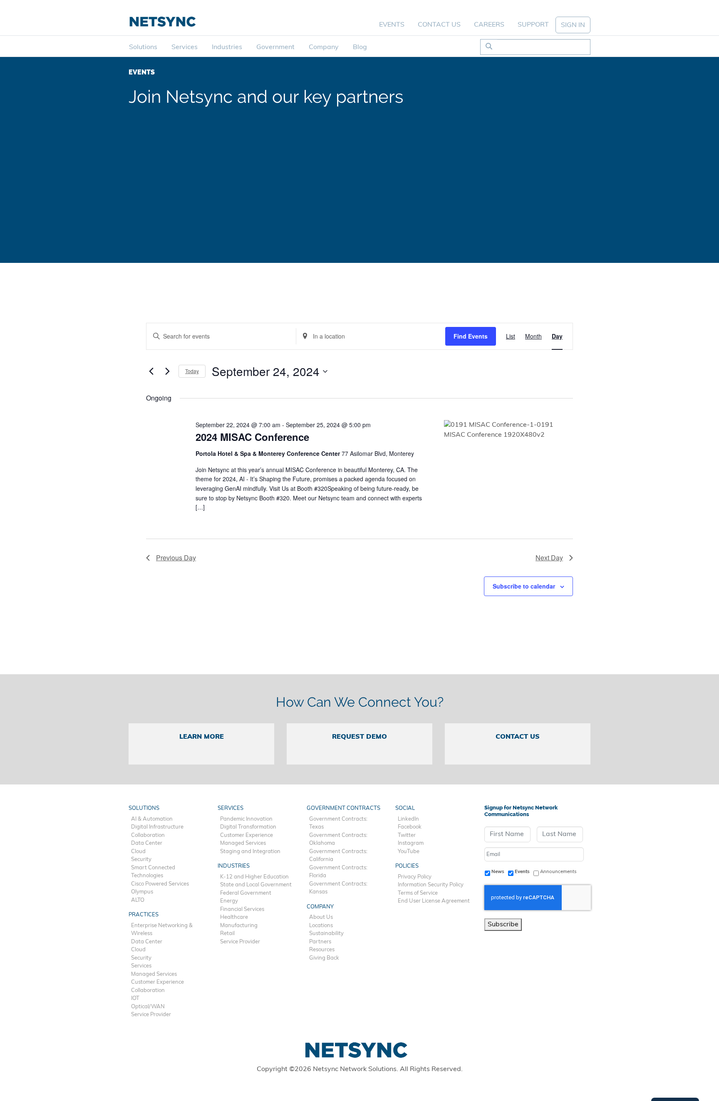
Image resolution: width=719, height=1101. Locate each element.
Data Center (146, 843)
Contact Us (439, 25)
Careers (489, 25)
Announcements (558, 871)
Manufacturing (239, 925)
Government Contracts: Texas (338, 823)
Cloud (138, 851)
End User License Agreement (434, 901)
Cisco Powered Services (160, 884)
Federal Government (245, 893)
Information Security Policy (431, 885)
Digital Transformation (248, 827)
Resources (322, 950)
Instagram (411, 843)
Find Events (471, 336)
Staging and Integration (250, 851)
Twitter (407, 835)
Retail (227, 933)
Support (533, 25)
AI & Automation (152, 819)
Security (141, 859)
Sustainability (326, 933)
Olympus (142, 892)
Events (391, 25)
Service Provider (151, 1014)
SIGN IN (573, 25)
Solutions (143, 47)
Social (405, 808)
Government (275, 47)
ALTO (137, 900)
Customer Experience (157, 982)
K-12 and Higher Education (254, 877)
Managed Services (154, 974)
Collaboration (148, 835)
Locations (321, 925)
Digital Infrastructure (157, 827)
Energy (229, 901)
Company (324, 47)
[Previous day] (151, 371)
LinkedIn (408, 819)
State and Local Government (256, 885)
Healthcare (234, 917)
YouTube (408, 851)
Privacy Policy (414, 877)
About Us (321, 917)
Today (192, 370)
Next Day (549, 557)
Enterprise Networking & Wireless (162, 930)
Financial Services (242, 909)
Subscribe (503, 924)
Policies (407, 866)
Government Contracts (343, 808)
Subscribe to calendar (524, 586)
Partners (320, 942)
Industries (227, 47)
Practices (144, 915)
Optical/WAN (148, 1006)
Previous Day (176, 557)
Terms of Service (418, 893)
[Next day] (167, 371)
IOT (135, 998)
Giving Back (324, 958)
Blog (360, 47)
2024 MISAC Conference (252, 437)
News (497, 871)
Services (184, 47)
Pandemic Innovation (246, 819)
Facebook (409, 827)
